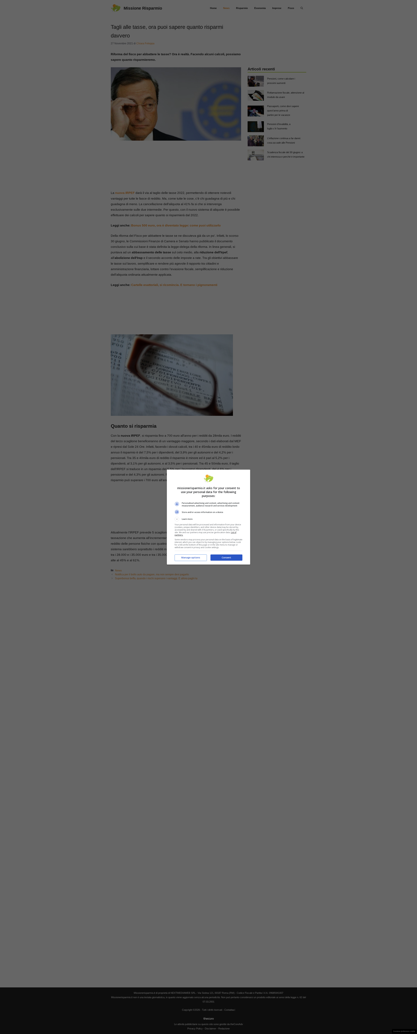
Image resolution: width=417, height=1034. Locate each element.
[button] (208, 519)
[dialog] (208, 517)
